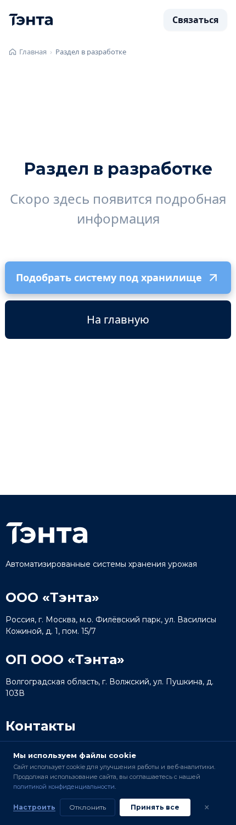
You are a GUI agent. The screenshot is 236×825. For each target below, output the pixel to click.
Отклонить (87, 807)
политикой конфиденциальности (64, 786)
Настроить (34, 807)
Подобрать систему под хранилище (109, 277)
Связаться (195, 20)
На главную (118, 319)
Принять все (155, 807)
